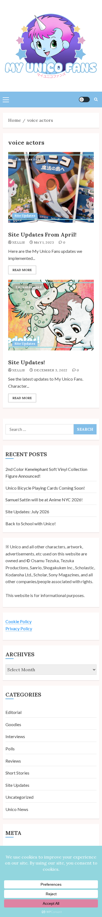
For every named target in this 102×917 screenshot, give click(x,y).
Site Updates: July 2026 (27, 511)
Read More (22, 270)
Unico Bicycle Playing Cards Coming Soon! (45, 487)
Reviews (13, 760)
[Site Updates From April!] (51, 187)
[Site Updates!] (51, 315)
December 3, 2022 (50, 370)
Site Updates (24, 215)
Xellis (18, 242)
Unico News (16, 809)
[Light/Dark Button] (84, 99)
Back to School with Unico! (30, 523)
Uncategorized (19, 797)
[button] (6, 99)
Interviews (15, 736)
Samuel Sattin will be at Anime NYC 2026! (44, 499)
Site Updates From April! (42, 234)
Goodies (13, 724)
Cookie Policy (18, 621)
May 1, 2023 (44, 242)
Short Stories (17, 772)
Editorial (13, 712)
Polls (10, 748)
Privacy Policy (18, 628)
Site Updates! (26, 362)
